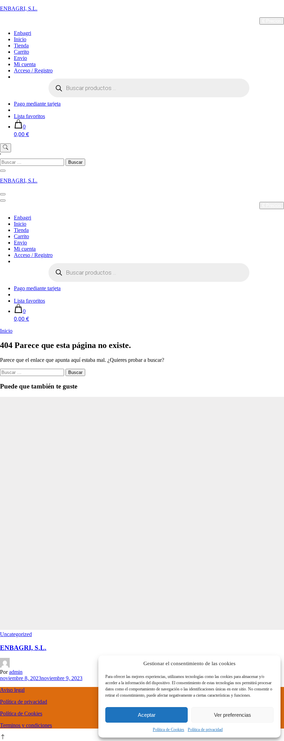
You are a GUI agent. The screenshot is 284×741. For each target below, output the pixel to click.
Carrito (21, 52)
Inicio (20, 39)
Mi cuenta (25, 64)
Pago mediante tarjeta (37, 104)
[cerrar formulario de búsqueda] (3, 171)
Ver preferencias (232, 715)
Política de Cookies (168, 729)
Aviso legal (12, 690)
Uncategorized (16, 634)
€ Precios (271, 21)
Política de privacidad (205, 729)
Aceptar (147, 715)
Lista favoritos (29, 116)
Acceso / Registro (33, 70)
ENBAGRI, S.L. (18, 8)
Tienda (21, 45)
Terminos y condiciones (26, 725)
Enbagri (22, 33)
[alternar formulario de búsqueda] (5, 147)
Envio (20, 58)
